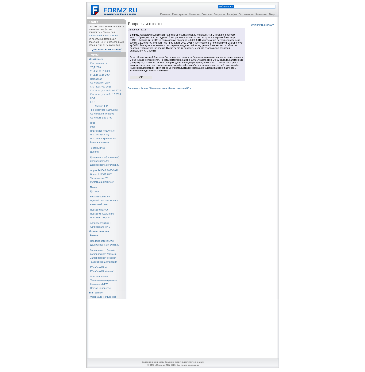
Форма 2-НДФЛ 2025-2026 (104, 170)
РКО (92, 127)
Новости (194, 14)
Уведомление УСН (100, 178)
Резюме (94, 235)
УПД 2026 (95, 67)
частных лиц (111, 35)
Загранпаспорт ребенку (103, 258)
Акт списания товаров (102, 113)
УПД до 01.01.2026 (100, 71)
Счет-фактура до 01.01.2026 (105, 90)
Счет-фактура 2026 (100, 86)
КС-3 (92, 102)
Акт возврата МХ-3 (100, 227)
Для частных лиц (99, 231)
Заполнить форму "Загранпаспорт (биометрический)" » (159, 88)
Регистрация (179, 14)
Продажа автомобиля (102, 241)
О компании (246, 14)
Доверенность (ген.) (101, 161)
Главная (165, 14)
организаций (95, 35)
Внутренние (96, 292)
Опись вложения (99, 276)
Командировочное (100, 196)
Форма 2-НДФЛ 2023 (101, 174)
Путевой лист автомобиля (104, 200)
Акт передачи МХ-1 (100, 223)
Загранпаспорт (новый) (102, 250)
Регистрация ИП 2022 (102, 182)
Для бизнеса (96, 59)
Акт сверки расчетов (101, 117)
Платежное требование (103, 138)
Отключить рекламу (262, 25)
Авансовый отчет (99, 204)
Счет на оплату (98, 63)
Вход (272, 14)
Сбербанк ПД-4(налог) (102, 271)
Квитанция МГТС (99, 284)
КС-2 (92, 98)
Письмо (94, 187)
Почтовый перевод (100, 288)
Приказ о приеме (99, 209)
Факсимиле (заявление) (103, 297)
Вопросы (219, 14)
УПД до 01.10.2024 (100, 75)
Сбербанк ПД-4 (98, 267)
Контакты (261, 14)
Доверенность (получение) (104, 157)
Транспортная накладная (104, 110)
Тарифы (232, 14)
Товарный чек (97, 148)
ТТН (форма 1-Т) (99, 106)
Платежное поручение (102, 131)
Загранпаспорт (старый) (103, 254)
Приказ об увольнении (102, 213)
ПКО (92, 123)
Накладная (96, 79)
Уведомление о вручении (103, 280)
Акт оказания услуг (100, 82)
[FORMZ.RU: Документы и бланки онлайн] (114, 10)
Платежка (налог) (99, 134)
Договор (94, 191)
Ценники (94, 151)
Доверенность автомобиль (104, 165)
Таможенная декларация (103, 262)
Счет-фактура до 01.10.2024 (105, 94)
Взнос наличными (100, 142)
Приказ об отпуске (100, 217)
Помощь (207, 14)
